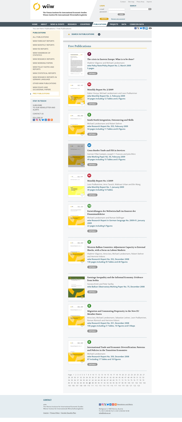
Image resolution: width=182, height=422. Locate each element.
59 (84, 380)
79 (143, 380)
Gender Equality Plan (68, 413)
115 (107, 385)
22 (129, 375)
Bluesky (43, 120)
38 (99, 377)
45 (119, 377)
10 (93, 375)
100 (129, 383)
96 (116, 383)
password (103, 12)
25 (138, 375)
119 (123, 385)
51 (137, 377)
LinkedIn (46, 120)
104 (144, 383)
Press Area (140, 2)
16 (111, 375)
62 (93, 380)
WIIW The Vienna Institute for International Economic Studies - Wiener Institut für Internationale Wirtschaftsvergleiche (63, 9)
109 (84, 385)
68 (110, 380)
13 (102, 375)
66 (104, 380)
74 (128, 380)
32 (81, 377)
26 (141, 375)
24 (135, 375)
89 (96, 383)
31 (78, 377)
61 (90, 380)
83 (78, 383)
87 (90, 383)
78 (140, 380)
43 (113, 377)
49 (131, 377)
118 (119, 385)
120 (127, 385)
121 (131, 385)
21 (126, 375)
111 (92, 385)
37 (96, 377)
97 (119, 383)
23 (132, 375)
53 (143, 377)
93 (107, 383)
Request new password (118, 19)
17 (114, 375)
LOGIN (121, 14)
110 (88, 385)
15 (108, 375)
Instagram (103, 404)
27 (143, 375)
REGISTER (104, 19)
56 (75, 380)
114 (104, 385)
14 (105, 375)
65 (102, 380)
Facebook (34, 120)
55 (72, 380)
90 (99, 383)
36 (93, 377)
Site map (131, 2)
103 (140, 383)
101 (132, 383)
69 (113, 380)
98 (122, 383)
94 (110, 383)
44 (116, 377)
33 (84, 377)
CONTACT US (38, 113)
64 (99, 380)
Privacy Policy (55, 413)
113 (100, 385)
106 (73, 385)
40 (104, 377)
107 (77, 385)
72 (122, 380)
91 (102, 383)
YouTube (49, 120)
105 (69, 385)
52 (140, 377)
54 (69, 380)
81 (72, 383)
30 (75, 377)
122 (134, 385)
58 (81, 380)
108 (81, 385)
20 (123, 375)
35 (90, 377)
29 (72, 377)
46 (122, 377)
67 (107, 380)
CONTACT (47, 400)
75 (131, 380)
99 (125, 383)
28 (69, 377)
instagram (37, 120)
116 (111, 385)
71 (119, 380)
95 (113, 383)
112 (96, 385)
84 (81, 383)
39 (102, 377)
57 (78, 380)
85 (84, 383)
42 (110, 377)
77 (137, 380)
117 (115, 385)
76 (134, 380)
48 (128, 377)
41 (107, 377)
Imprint (149, 2)
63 (96, 380)
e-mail (102, 9)
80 (69, 383)
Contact (123, 2)
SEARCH (149, 9)
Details (92, 73)
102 (136, 383)
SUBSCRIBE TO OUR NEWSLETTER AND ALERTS (44, 107)
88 (93, 383)
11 (96, 375)
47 (125, 377)
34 (87, 377)
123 (138, 385)
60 (87, 380)
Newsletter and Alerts (125, 404)
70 (116, 380)
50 (134, 377)
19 (120, 375)
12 (99, 375)
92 (104, 383)
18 (117, 375)
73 (125, 380)
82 (75, 383)
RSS (52, 120)
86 (87, 383)
